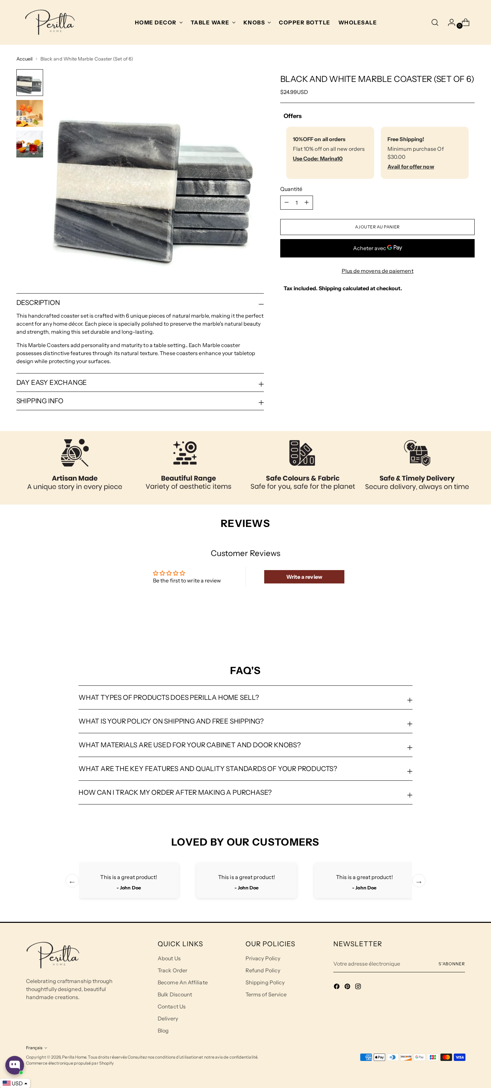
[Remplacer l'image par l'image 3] (29, 144)
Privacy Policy (263, 958)
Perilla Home (74, 1057)
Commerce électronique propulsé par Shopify (70, 1063)
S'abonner (452, 963)
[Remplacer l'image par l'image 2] (29, 113)
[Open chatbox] (14, 1065)
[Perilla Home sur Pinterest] (348, 987)
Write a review (304, 576)
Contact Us (172, 1006)
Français (34, 1047)
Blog (163, 1030)
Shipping (330, 288)
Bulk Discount (175, 994)
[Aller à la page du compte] (449, 22)
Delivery (168, 1018)
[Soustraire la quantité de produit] (307, 202)
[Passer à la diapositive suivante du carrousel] (469, 628)
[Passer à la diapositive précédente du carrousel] (454, 629)
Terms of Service (266, 994)
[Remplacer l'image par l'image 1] (29, 82)
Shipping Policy (265, 982)
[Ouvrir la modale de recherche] (435, 22)
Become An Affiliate (183, 982)
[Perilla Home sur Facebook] (337, 987)
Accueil (24, 59)
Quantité (291, 188)
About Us (169, 958)
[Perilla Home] (50, 22)
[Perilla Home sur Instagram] (359, 987)
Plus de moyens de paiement (378, 270)
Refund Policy (263, 970)
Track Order (172, 970)
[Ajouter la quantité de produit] (287, 202)
